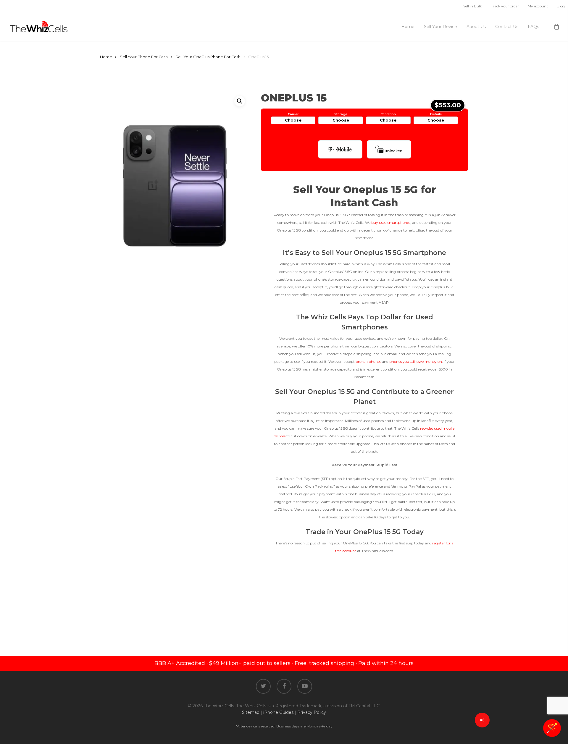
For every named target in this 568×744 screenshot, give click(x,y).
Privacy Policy (311, 712)
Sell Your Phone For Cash (144, 57)
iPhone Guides (278, 712)
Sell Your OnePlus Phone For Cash (208, 57)
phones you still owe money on (415, 361)
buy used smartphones (390, 222)
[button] (239, 101)
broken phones (368, 361)
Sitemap (250, 712)
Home (106, 57)
